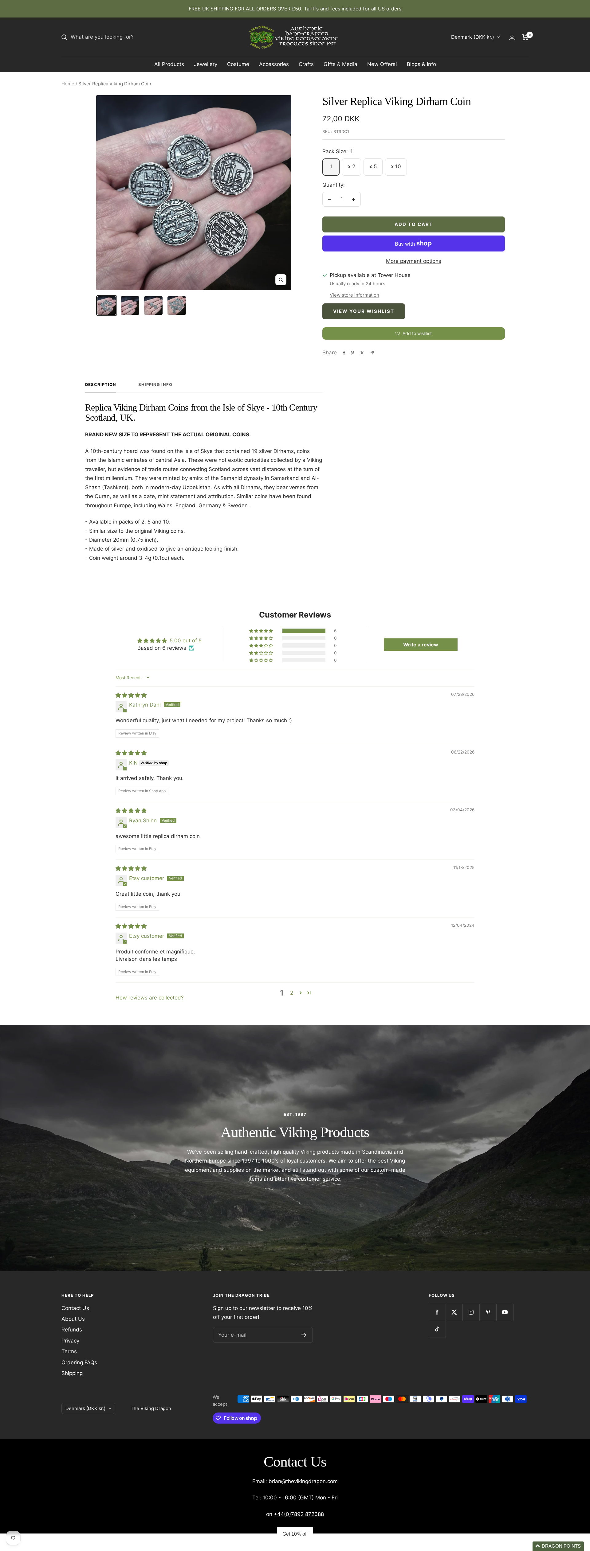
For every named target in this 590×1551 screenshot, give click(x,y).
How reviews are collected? (150, 998)
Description (100, 384)
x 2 (351, 166)
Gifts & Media (340, 64)
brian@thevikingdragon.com (303, 1481)
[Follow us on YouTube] (504, 1312)
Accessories (274, 64)
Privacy (70, 1341)
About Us (73, 1319)
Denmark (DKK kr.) (472, 37)
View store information (354, 295)
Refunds (71, 1330)
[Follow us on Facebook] (437, 1312)
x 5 (373, 166)
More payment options (413, 261)
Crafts (306, 64)
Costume (238, 64)
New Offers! (382, 64)
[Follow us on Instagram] (470, 1312)
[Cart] (525, 37)
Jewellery (205, 64)
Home (67, 84)
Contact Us (75, 1308)
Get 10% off (295, 1534)
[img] (131, 695)
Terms (69, 1351)
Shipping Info (155, 384)
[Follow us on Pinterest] (487, 1312)
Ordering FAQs (79, 1362)
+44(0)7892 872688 (299, 1514)
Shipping (72, 1373)
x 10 (396, 166)
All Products (169, 64)
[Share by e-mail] (372, 353)
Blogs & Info (421, 64)
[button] (261, 631)
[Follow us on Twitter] (454, 1312)
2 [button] (291, 993)
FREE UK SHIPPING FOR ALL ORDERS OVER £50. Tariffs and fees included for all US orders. (296, 9)
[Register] (304, 1335)
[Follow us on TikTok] (437, 1329)
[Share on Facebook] (344, 353)
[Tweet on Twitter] (362, 353)
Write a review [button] (420, 644)
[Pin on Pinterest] (352, 353)
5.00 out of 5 (186, 640)
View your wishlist (363, 311)
